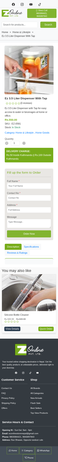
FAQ (3, 393)
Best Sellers (36, 408)
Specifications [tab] (31, 247)
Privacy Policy (7, 398)
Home (5, 32)
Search (48, 24)
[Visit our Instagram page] (24, 373)
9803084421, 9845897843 (21, 437)
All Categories (37, 393)
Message (12, 217)
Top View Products (39, 413)
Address (12, 205)
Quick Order (46, 329)
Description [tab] (13, 247)
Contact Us (6, 388)
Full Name (13, 181)
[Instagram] (24, 4)
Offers (4, 408)
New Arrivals (36, 398)
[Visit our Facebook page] (17, 373)
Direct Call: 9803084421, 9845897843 (42, 13)
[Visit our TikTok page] (31, 373)
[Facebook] (15, 4)
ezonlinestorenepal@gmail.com (23, 433)
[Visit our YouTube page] (38, 373)
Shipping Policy (8, 403)
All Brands (35, 388)
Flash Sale (35, 403)
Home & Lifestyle (21, 32)
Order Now (29, 234)
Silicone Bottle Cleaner (16, 315)
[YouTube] (32, 4)
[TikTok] (41, 4)
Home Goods (42, 132)
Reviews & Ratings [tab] (17, 253)
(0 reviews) (26, 103)
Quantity (9, 139)
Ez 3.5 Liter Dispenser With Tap (18, 36)
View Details (12, 329)
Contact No (13, 193)
